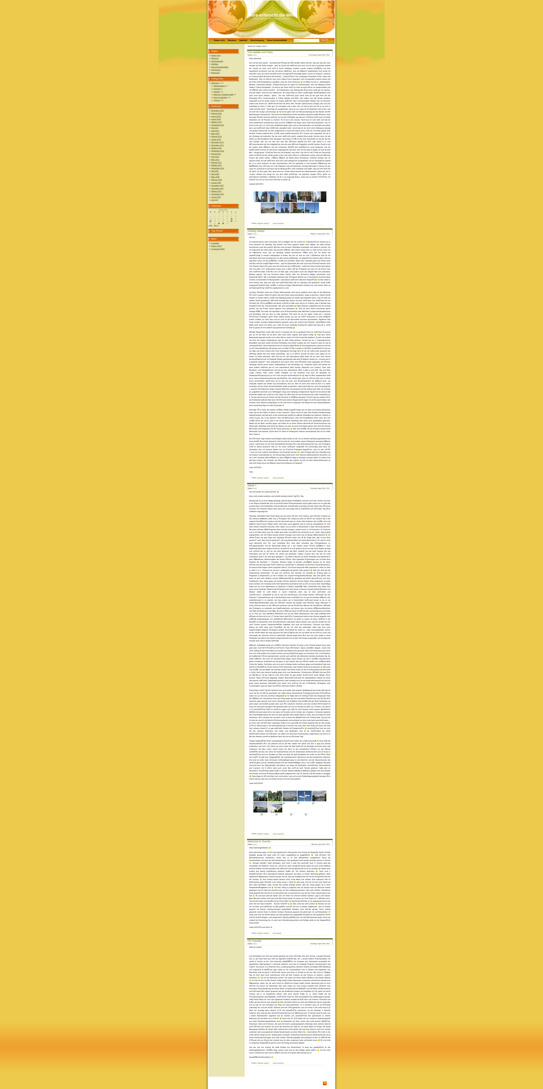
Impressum (215, 73)
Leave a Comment (278, 223)
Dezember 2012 (217, 142)
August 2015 (216, 116)
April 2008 (215, 174)
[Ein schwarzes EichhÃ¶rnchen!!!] (312, 818)
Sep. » (216, 225)
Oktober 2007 (216, 191)
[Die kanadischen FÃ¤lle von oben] (260, 807)
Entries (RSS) (216, 246)
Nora (255, 55)
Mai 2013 (214, 128)
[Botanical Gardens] (319, 807)
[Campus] (297, 208)
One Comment (277, 933)
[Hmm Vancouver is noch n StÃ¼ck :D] (305, 796)
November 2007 (217, 189)
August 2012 (216, 154)
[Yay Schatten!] (297, 818)
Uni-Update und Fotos (260, 52)
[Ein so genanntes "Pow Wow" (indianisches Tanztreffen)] (275, 796)
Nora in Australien (220, 98)
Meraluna (232, 40)
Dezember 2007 (217, 186)
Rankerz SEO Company (231, 1083)
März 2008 (215, 177)
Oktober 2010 (216, 165)
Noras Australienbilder (277, 40)
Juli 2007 (214, 200)
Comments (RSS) (218, 249)
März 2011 (215, 160)
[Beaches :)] (268, 208)
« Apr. (210, 225)
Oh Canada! (255, 940)
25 (231, 221)
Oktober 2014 (216, 122)
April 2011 (215, 157)
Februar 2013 (216, 137)
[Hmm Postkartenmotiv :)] (275, 807)
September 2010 (217, 168)
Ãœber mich (219, 40)
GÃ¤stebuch (216, 70)
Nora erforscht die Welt (271, 15)
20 (210, 221)
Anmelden (215, 243)
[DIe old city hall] (260, 196)
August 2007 (216, 197)
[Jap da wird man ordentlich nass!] (290, 807)
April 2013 (215, 131)
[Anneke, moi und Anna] (305, 807)
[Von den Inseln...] (319, 796)
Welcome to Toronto (259, 841)
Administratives (219, 86)
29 (219, 223)
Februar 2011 (216, 163)
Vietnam (217, 100)
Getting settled (256, 231)
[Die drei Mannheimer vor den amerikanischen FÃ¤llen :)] (260, 796)
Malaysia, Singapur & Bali (223, 95)
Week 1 (252, 485)
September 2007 (217, 194)
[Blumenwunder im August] (268, 818)
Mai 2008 (214, 171)
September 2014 (217, 125)
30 (223, 223)
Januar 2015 (216, 119)
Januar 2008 (216, 183)
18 (231, 219)
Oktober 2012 (216, 148)
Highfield (243, 40)
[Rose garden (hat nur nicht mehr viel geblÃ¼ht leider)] (282, 818)
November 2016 (217, 111)
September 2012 (217, 151)
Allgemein (215, 83)
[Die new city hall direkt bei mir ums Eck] (275, 196)
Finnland (217, 89)
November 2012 (217, 145)
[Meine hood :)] (305, 196)
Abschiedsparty (257, 40)
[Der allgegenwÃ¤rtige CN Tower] (319, 196)
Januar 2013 (216, 140)
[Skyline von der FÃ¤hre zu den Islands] (290, 796)
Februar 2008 (216, 180)
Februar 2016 (216, 114)
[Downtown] (290, 196)
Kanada (217, 92)
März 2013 (215, 134)
